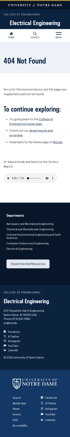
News (16, 408)
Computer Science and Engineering (27, 243)
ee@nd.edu (10, 322)
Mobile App (19, 403)
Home (11, 37)
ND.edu (57, 142)
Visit (15, 419)
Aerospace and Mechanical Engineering (29, 223)
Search (35, 37)
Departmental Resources (28, 264)
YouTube (12, 345)
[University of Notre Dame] (35, 383)
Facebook (13, 331)
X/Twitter (13, 336)
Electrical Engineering (35, 22)
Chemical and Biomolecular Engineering (30, 229)
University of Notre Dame (35, 5)
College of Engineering (22, 14)
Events (17, 414)
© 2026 (8, 357)
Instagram (13, 341)
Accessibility (20, 425)
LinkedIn (12, 350)
